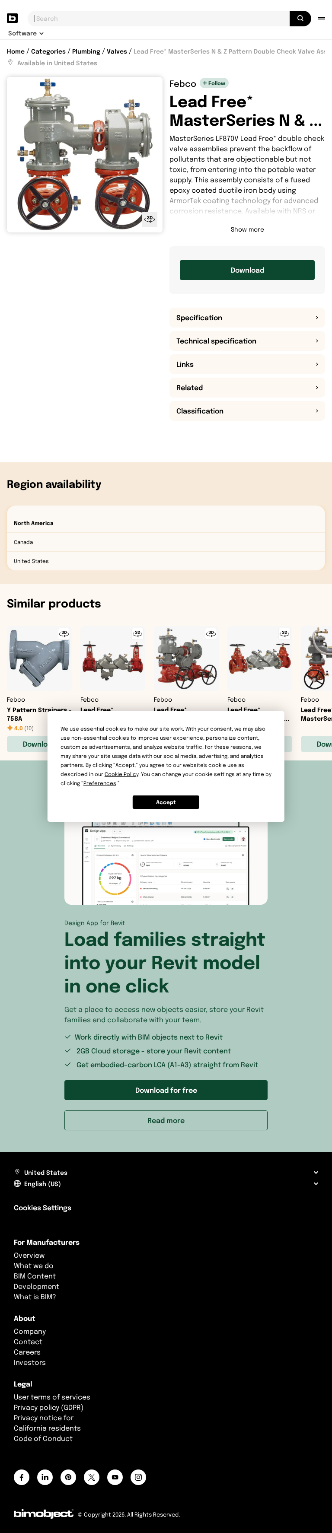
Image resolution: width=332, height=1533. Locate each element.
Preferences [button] (99, 783)
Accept (166, 802)
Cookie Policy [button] (121, 774)
